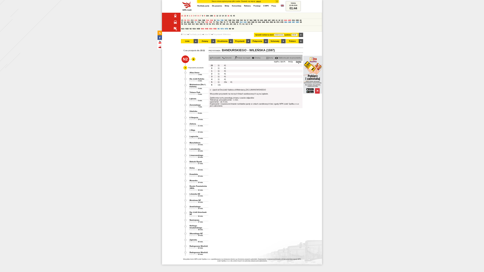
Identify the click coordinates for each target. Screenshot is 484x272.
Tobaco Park (195, 92)
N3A (194, 29)
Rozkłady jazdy (195, 34)
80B (237, 22)
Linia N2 (207, 34)
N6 (219, 29)
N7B (226, 29)
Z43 (195, 20)
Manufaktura (195, 143)
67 (182, 22)
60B (265, 20)
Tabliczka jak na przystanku (289, 58)
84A (259, 22)
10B (211, 16)
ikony (271, 58)
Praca (273, 6)
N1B (187, 29)
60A (261, 20)
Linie (187, 41)
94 (207, 24)
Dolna (192, 168)
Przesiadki (216, 58)
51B (211, 20)
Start (185, 34)
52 (215, 20)
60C (269, 20)
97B (217, 24)
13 (220, 16)
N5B (215, 29)
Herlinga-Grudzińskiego (196, 227)
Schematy (275, 41)
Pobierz (292, 41)
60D (273, 20)
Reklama (247, 6)
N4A (202, 29)
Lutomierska (195, 149)
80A (233, 22)
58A (251, 20)
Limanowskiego (196, 155)
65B (297, 20)
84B (263, 22)
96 (210, 24)
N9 (233, 29)
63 (282, 20)
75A (217, 22)
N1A (182, 29)
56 (245, 20)
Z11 (188, 20)
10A (207, 16)
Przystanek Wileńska (222, 34)
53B (222, 20)
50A (199, 20)
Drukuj (257, 58)
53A (218, 20)
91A (185, 24)
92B (201, 24)
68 (185, 22)
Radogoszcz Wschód (199, 246)
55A (233, 20)
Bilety (227, 6)
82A (249, 22)
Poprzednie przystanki (196, 68)
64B (289, 20)
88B (289, 22)
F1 (240, 24)
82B (252, 22)
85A (267, 22)
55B (237, 20)
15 (225, 16)
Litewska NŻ (195, 194)
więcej (258, 1)
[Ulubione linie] (192, 59)
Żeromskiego (195, 105)
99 (220, 24)
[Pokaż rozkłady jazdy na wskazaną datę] (301, 35)
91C (193, 24)
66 (300, 20)
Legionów (194, 136)
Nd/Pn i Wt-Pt (279, 62)
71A (198, 22)
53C (225, 20)
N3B (198, 29)
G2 (247, 24)
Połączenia (257, 41)
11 (214, 16)
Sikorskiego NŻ (196, 233)
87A (278, 22)
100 (223, 24)
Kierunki (228, 58)
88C (293, 22)
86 (275, 22)
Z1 (182, 16)
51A (207, 20)
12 (217, 16)
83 (256, 22)
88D (297, 22)
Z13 (192, 20)
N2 (191, 29)
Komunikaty (236, 6)
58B (254, 20)
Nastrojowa (194, 220)
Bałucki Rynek (196, 162)
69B (192, 22)
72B (210, 22)
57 (248, 20)
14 (223, 16)
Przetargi (257, 6)
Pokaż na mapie (243, 58)
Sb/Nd (298, 62)
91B (189, 24)
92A (197, 24)
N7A (222, 29)
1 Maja (192, 130)
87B (281, 22)
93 (204, 24)
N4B (206, 29)
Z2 (185, 16)
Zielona (193, 124)
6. (237, 24)
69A (188, 22)
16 (228, 16)
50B (203, 20)
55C (241, 20)
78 (230, 22)
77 (227, 22)
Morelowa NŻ (195, 200)
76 (224, 22)
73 (214, 22)
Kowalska (194, 174)
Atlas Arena (194, 73)
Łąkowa (193, 99)
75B (221, 22)
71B (202, 22)
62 (279, 20)
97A (213, 24)
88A (285, 22)
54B (229, 20)
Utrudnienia (222, 41)
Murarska (194, 180)
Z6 (185, 20)
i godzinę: (287, 35)
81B (245, 22)
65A (293, 20)
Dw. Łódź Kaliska (197, 79)
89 (301, 22)
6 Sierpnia (194, 117)
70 (195, 22)
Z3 (182, 20)
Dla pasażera (217, 6)
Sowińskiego (195, 207)
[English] (282, 6)
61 (277, 20)
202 (234, 24)
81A (241, 22)
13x (219, 85)
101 (227, 24)
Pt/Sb (290, 62)
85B (271, 22)
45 (234, 16)
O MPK (266, 6)
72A (206, 22)
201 (231, 24)
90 (182, 24)
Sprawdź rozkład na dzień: (264, 35)
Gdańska (193, 111)
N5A (210, 29)
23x (225, 82)
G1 (243, 24)
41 (231, 16)
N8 (230, 29)
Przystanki (240, 41)
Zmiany (205, 41)
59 (258, 20)
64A (285, 20)
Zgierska (193, 240)
